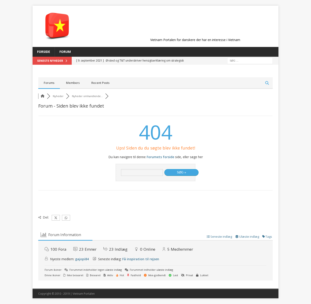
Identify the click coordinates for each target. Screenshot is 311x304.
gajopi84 (82, 259)
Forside (43, 51)
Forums (49, 83)
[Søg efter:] (250, 60)
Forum (65, 51)
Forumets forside (160, 157)
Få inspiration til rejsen (140, 259)
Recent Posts (100, 83)
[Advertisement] (195, 25)
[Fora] (42, 96)
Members (73, 83)
